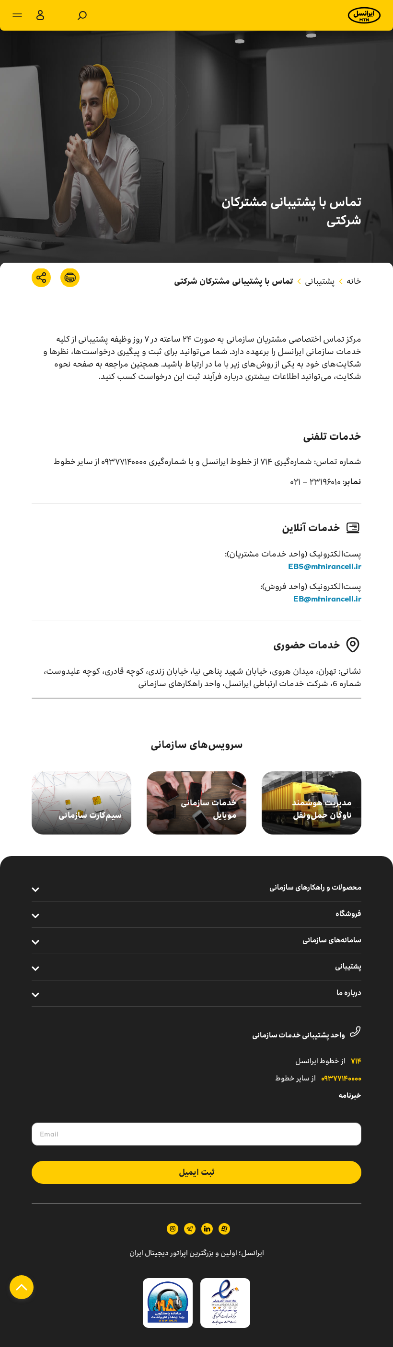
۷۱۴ (356, 1062)
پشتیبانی (320, 281)
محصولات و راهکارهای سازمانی (315, 888)
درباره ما (348, 993)
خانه (354, 281)
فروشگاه (348, 914)
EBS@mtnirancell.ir (324, 566)
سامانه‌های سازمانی (331, 940)
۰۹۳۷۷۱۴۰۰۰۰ (341, 1079)
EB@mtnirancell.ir (327, 599)
